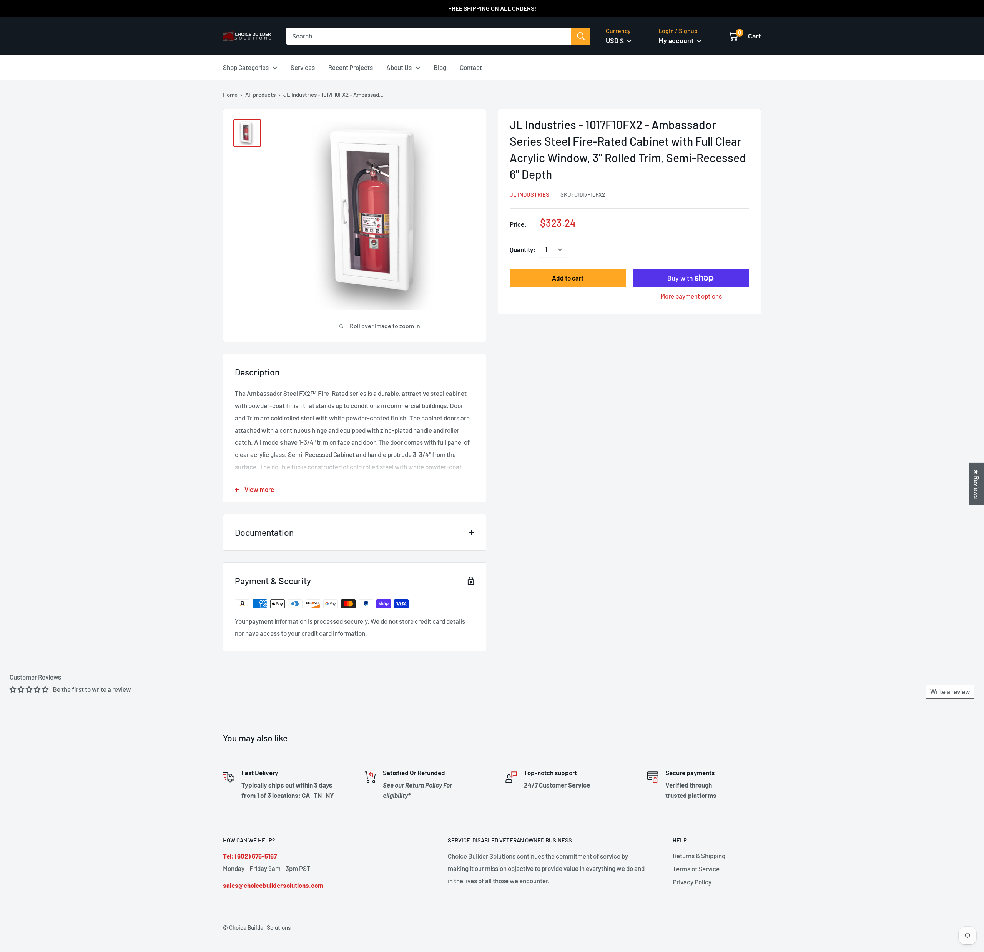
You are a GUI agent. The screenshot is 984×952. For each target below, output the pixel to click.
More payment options (691, 296)
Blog (440, 67)
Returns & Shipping (699, 855)
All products (260, 94)
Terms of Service (696, 868)
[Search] (580, 36)
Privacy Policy (692, 882)
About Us (399, 67)
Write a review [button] (950, 691)
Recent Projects (350, 67)
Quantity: (522, 249)
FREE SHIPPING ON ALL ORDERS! (492, 8)
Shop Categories (246, 67)
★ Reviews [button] (977, 483)
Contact (471, 67)
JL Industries (529, 194)
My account (676, 40)
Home (230, 94)
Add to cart (567, 278)
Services (303, 67)
